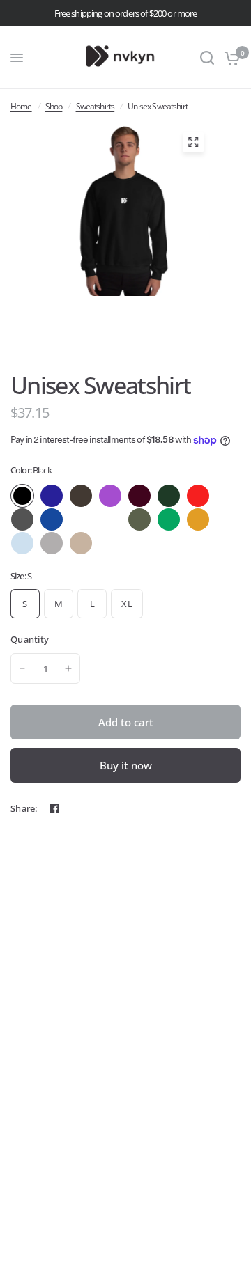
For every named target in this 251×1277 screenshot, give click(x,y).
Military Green (139, 519)
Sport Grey (51, 543)
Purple (110, 496)
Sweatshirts (95, 106)
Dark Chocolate (81, 496)
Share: (24, 808)
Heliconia (110, 519)
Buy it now (126, 765)
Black (22, 496)
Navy (51, 496)
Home (21, 106)
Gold (198, 519)
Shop (54, 106)
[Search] (207, 57)
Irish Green (169, 519)
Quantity (29, 639)
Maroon (139, 496)
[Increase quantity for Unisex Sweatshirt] (68, 668)
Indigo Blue (81, 519)
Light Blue (22, 543)
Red (198, 496)
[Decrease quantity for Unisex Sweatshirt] (22, 668)
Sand (81, 543)
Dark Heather (22, 519)
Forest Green (169, 496)
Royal (51, 519)
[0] (230, 57)
